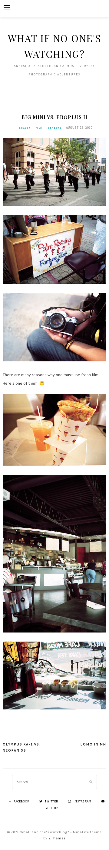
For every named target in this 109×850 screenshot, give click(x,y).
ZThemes (56, 838)
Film (39, 127)
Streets (54, 127)
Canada (25, 127)
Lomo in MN (93, 744)
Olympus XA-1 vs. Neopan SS (22, 747)
